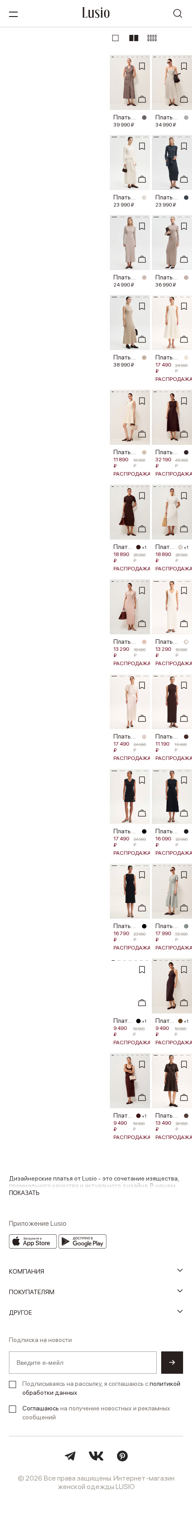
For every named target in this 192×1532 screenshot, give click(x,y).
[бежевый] (186, 277)
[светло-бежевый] (144, 357)
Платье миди (126, 736)
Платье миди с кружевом (123, 1115)
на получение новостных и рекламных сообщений (96, 1413)
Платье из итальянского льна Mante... (168, 452)
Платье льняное (168, 1115)
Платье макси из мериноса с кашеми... (126, 277)
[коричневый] (144, 117)
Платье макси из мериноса (126, 197)
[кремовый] (186, 117)
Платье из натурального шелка (126, 117)
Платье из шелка (168, 925)
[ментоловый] (186, 926)
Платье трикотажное (168, 736)
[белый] (180, 547)
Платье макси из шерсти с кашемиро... (168, 277)
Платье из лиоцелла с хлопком (126, 452)
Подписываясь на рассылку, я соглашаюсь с (101, 1388)
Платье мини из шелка (126, 831)
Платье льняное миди (168, 357)
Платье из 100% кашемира (126, 357)
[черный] (144, 831)
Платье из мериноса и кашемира (168, 197)
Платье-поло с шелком (123, 546)
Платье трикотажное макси (168, 641)
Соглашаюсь (40, 1408)
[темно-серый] (186, 197)
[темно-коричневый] (186, 736)
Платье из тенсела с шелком (126, 641)
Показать (24, 1193)
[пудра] (144, 277)
